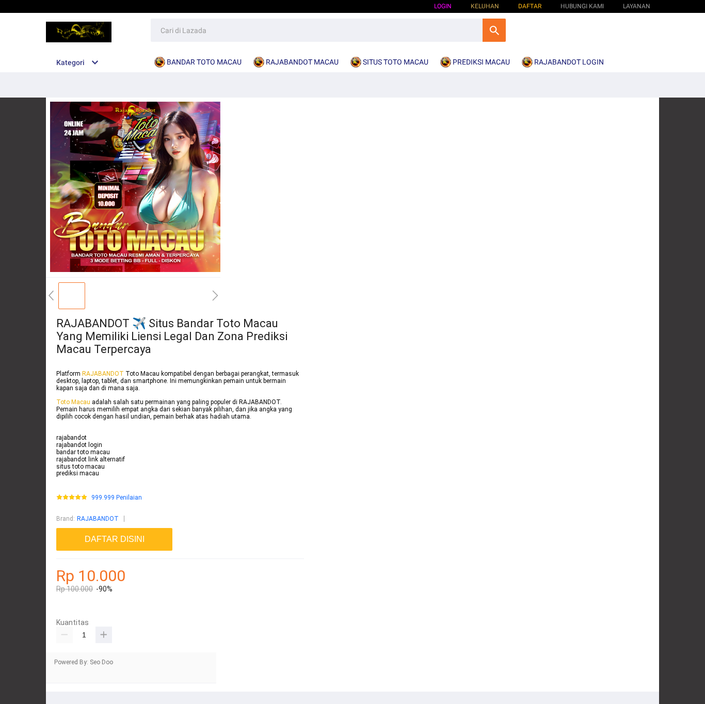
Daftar (529, 6)
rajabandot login (79, 445)
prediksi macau (77, 473)
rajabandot (71, 437)
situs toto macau (80, 466)
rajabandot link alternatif (90, 459)
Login (443, 6)
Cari (494, 30)
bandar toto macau (83, 452)
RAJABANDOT (103, 373)
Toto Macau (74, 402)
